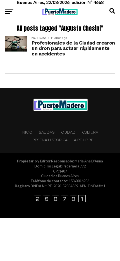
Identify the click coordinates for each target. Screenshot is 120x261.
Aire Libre (83, 140)
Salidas (47, 132)
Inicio (26, 132)
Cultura (90, 132)
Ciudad (68, 132)
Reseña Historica (50, 140)
